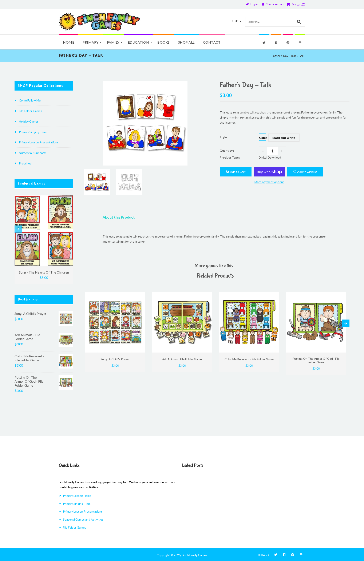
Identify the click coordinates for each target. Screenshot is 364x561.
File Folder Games (30, 111)
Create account (275, 4)
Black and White (283, 137)
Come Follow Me (30, 100)
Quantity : (227, 150)
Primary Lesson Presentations (39, 142)
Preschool (25, 163)
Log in (254, 4)
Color (262, 137)
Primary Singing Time (33, 132)
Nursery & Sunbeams (33, 153)
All (302, 55)
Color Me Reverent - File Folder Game (29, 358)
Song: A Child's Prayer (30, 313)
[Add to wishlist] (140, 295)
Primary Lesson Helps (77, 495)
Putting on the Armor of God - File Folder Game (29, 381)
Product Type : (230, 157)
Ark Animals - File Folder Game (27, 337)
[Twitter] (264, 42)
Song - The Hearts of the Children (44, 272)
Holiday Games (29, 121)
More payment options (269, 182)
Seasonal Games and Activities (83, 519)
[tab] (119, 218)
